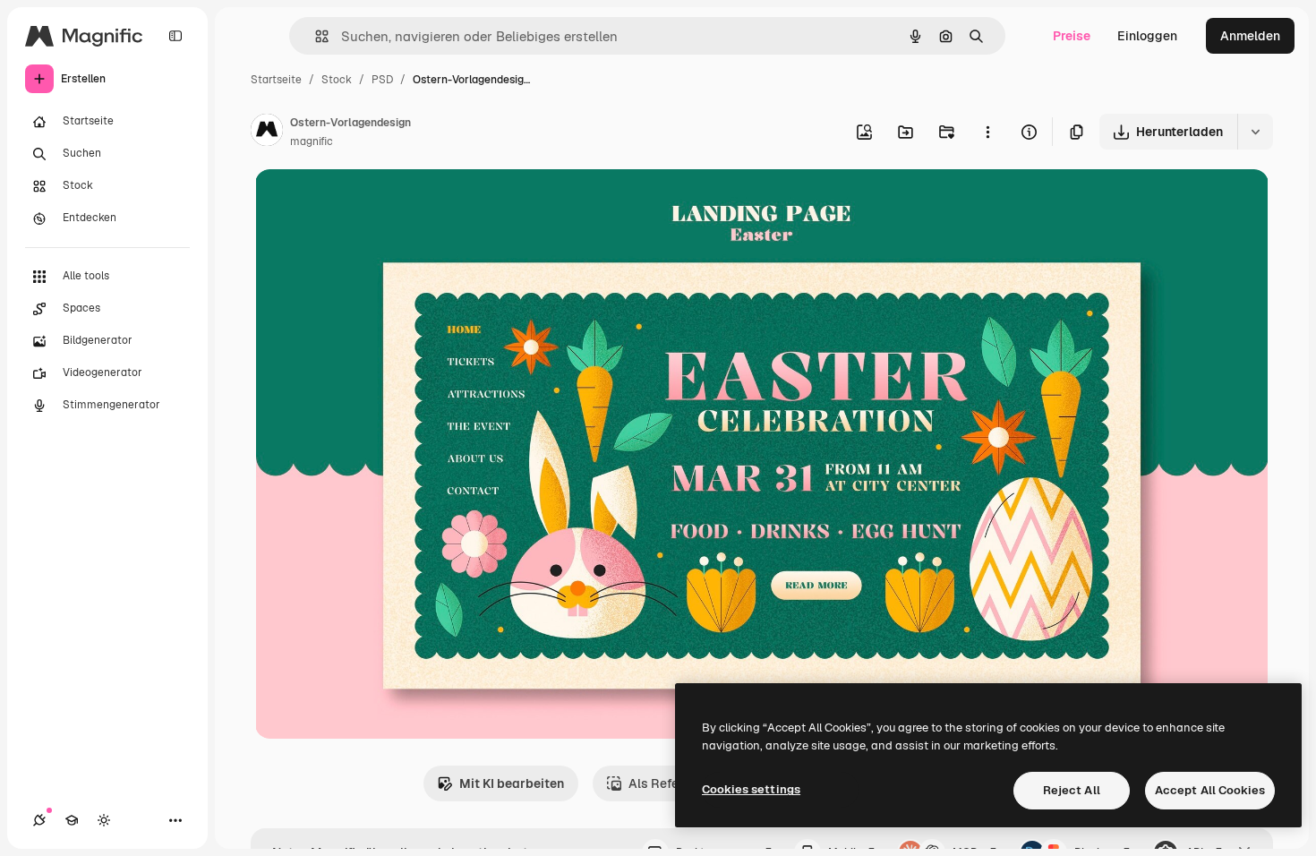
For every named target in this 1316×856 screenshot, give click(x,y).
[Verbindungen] (39, 820)
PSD (382, 80)
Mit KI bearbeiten (511, 783)
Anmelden (1250, 36)
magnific (311, 141)
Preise (1071, 36)
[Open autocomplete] (314, 36)
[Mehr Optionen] (987, 132)
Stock (336, 80)
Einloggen (1147, 36)
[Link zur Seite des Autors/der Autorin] (267, 132)
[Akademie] (71, 820)
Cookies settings (751, 789)
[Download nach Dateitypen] (1255, 132)
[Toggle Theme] (104, 820)
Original (370, 203)
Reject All (1071, 790)
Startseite (276, 80)
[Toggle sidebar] (175, 35)
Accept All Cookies (1210, 790)
